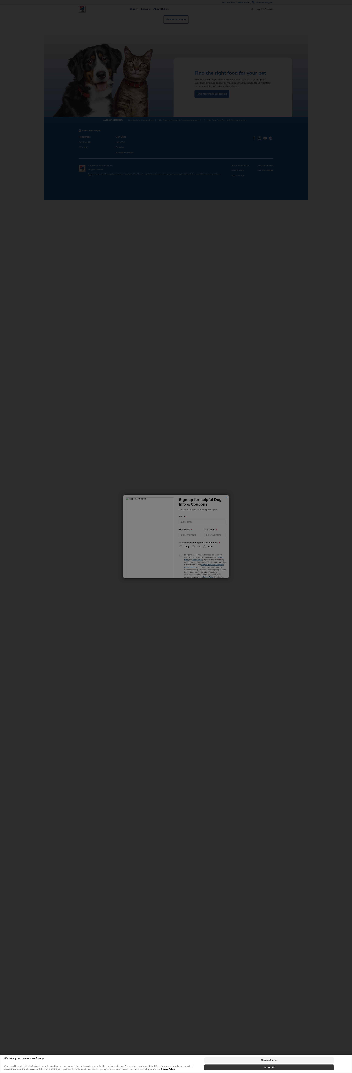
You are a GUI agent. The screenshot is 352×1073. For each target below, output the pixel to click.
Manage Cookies (269, 1060)
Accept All (269, 1067)
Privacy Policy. (168, 1069)
